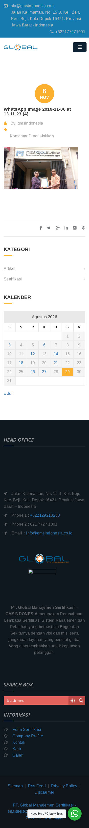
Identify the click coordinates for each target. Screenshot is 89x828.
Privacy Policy (64, 786)
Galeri (17, 755)
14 (56, 354)
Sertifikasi (13, 279)
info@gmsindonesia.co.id (32, 6)
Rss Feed (37, 786)
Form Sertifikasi (26, 729)
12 (32, 354)
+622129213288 (45, 515)
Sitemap (15, 786)
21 (56, 363)
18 (21, 363)
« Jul (8, 393)
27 (44, 372)
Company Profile (27, 736)
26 (32, 372)
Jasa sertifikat (51, 818)
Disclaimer (44, 792)
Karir (16, 749)
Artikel (9, 268)
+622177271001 (70, 32)
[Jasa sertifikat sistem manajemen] (28, 52)
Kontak (18, 742)
